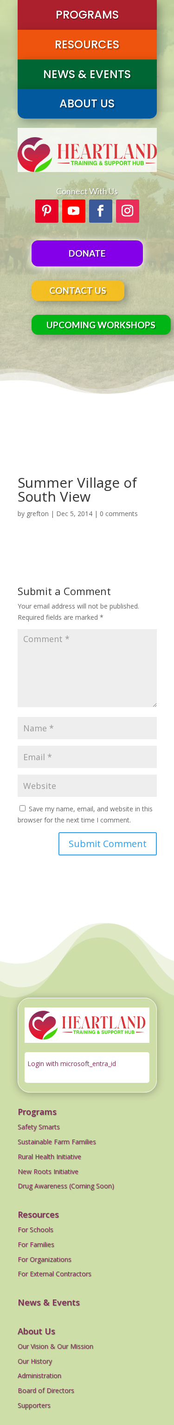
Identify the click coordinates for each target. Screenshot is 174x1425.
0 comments (119, 513)
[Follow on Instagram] (127, 211)
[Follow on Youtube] (73, 211)
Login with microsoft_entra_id (71, 1063)
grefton (37, 513)
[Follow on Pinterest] (46, 211)
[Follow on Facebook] (100, 211)
